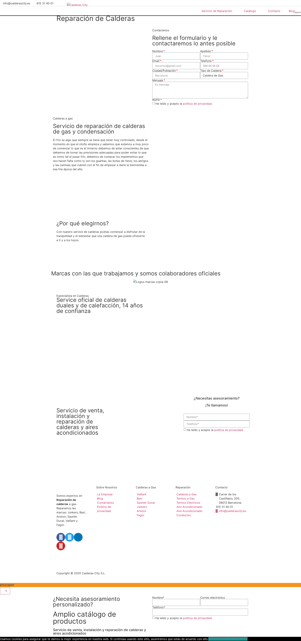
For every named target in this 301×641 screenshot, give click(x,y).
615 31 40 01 (45, 3)
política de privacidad (197, 103)
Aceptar (213, 639)
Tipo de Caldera (210, 70)
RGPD (156, 99)
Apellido (205, 51)
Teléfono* (158, 607)
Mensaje (157, 80)
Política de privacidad (233, 639)
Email (155, 60)
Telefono (206, 60)
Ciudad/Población (164, 70)
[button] (68, 258)
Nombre (157, 51)
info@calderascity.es (16, 3)
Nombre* (158, 597)
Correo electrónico (212, 597)
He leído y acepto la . (183, 103)
